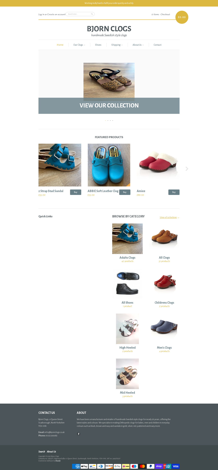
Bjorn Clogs (109, 29)
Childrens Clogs (164, 302)
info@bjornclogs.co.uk (54, 432)
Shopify (57, 461)
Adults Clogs (127, 257)
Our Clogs (78, 45)
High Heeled (127, 347)
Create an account (56, 14)
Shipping (116, 45)
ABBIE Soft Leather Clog (103, 191)
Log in (41, 14)
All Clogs (164, 257)
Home (60, 45)
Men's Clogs (164, 347)
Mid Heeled (127, 392)
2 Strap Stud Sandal (50, 191)
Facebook (78, 434)
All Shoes (127, 302)
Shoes (98, 45)
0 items (155, 14)
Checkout (165, 14)
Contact (157, 45)
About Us (137, 45)
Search (41, 452)
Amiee (141, 191)
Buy (75, 192)
